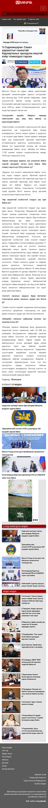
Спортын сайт (33, 19)
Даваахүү (11, 61)
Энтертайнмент (8, 769)
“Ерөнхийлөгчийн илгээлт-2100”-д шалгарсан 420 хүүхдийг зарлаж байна (21, 430)
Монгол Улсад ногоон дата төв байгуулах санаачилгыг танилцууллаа (23, 453)
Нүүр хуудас (7, 747)
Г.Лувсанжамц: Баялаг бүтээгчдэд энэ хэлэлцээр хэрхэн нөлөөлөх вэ (31, 677)
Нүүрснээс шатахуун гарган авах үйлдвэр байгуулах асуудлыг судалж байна (22, 407)
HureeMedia (41, 801)
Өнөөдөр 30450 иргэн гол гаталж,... (16, 42)
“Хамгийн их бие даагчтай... (28, 31)
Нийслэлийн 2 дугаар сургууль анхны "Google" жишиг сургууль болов (33, 586)
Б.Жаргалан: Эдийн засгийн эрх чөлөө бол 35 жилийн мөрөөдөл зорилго (33, 624)
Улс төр (5, 750)
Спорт (4, 766)
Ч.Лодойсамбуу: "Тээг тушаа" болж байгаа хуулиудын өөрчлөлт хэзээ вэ (32, 636)
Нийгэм (5, 760)
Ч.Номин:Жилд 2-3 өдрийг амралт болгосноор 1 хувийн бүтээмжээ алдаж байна (32, 718)
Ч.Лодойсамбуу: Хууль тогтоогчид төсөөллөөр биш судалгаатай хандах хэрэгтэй (32, 731)
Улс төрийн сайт (19, 19)
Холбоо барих (40, 784)
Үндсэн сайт (6, 19)
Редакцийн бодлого (38, 778)
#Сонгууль (16, 379)
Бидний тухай (40, 774)
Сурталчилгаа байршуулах (35, 781)
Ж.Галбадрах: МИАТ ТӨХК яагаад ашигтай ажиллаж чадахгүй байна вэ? (31, 662)
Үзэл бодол (6, 757)
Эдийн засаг (7, 754)
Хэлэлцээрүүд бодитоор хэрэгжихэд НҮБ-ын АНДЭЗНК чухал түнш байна (23, 476)
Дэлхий (5, 763)
